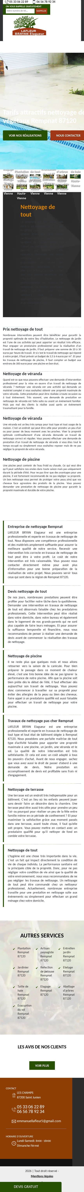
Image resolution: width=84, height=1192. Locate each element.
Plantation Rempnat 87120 (24, 952)
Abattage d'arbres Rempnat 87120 (69, 992)
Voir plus (42, 1065)
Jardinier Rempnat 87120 (23, 971)
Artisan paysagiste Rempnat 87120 (47, 954)
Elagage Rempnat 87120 (46, 990)
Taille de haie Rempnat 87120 (23, 992)
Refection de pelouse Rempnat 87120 (47, 973)
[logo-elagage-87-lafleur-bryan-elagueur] (29, 25)
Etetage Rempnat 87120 (69, 971)
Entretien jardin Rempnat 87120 (69, 954)
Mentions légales (42, 1176)
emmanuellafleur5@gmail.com (39, 1121)
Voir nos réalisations (25, 135)
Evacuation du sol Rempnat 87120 (24, 1011)
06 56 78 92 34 (46, 2)
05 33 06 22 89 (18, 2)
